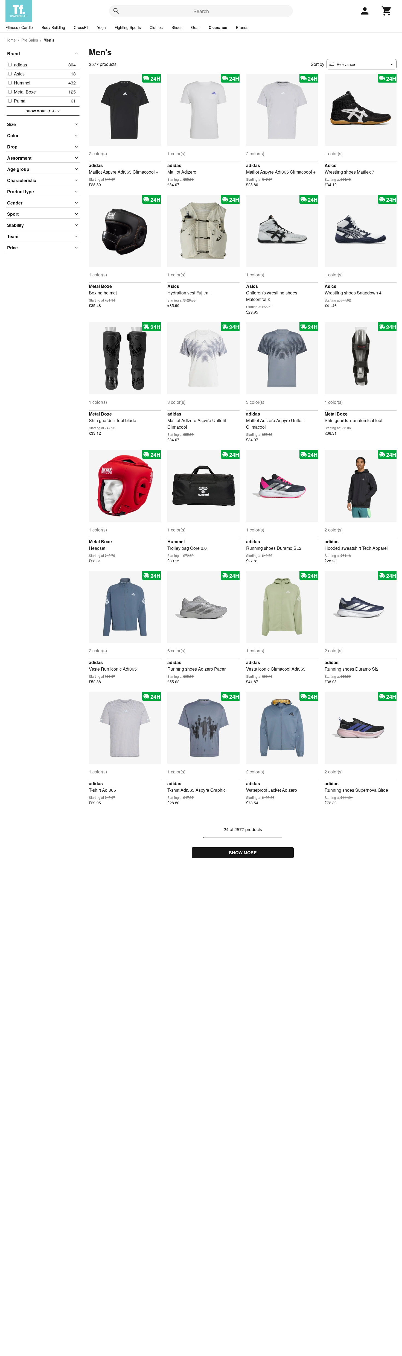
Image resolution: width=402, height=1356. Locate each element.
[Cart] (386, 10)
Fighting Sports (128, 27)
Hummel (176, 541)
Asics (330, 165)
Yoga (101, 27)
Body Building (53, 27)
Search (201, 10)
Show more (243, 852)
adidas (96, 165)
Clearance (218, 27)
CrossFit (81, 27)
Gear (195, 27)
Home (10, 40)
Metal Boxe (100, 286)
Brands (242, 27)
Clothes (156, 27)
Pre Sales (29, 40)
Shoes (176, 27)
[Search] (116, 11)
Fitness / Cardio (19, 27)
